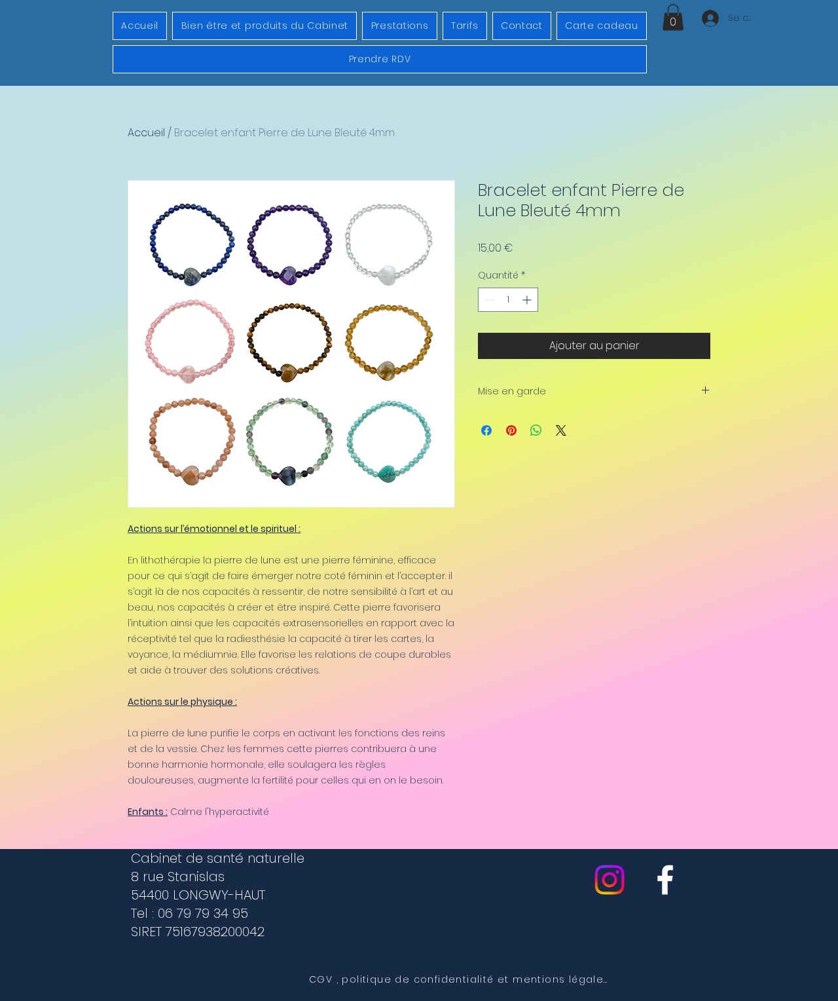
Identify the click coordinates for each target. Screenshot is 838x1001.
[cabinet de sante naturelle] (665, 879)
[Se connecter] (708, 18)
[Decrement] (488, 299)
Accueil (146, 132)
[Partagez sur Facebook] (486, 430)
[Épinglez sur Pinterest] (511, 430)
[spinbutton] (508, 299)
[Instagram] (609, 879)
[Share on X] (561, 430)
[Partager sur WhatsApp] (536, 430)
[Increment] (528, 299)
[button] (673, 17)
